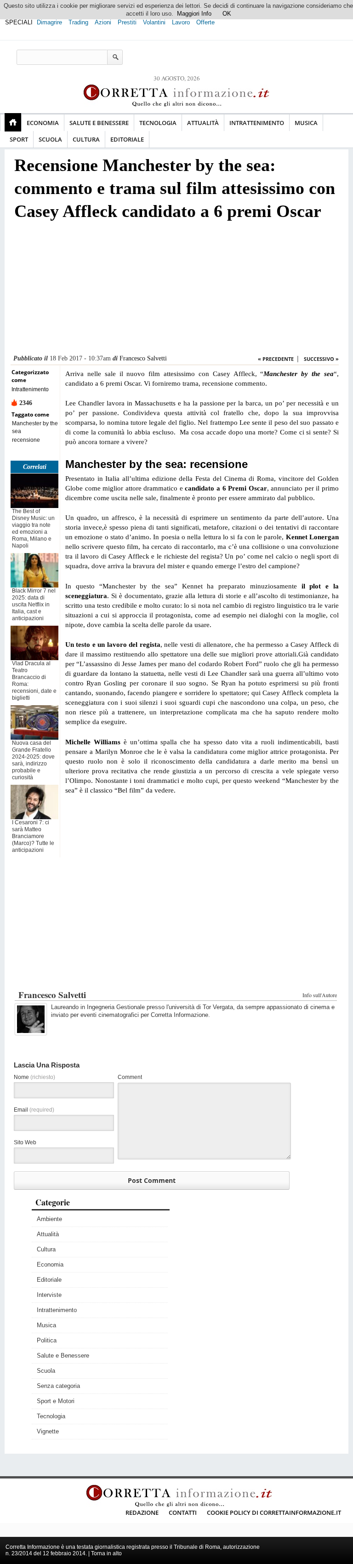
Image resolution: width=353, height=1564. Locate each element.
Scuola (50, 139)
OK (226, 13)
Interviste (49, 1294)
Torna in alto (106, 1553)
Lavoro (181, 22)
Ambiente (49, 1219)
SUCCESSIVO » (321, 358)
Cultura (86, 139)
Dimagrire (49, 22)
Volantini (154, 22)
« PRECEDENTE (276, 358)
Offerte (205, 22)
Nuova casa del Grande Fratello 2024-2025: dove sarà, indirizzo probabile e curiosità (33, 760)
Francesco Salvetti (143, 358)
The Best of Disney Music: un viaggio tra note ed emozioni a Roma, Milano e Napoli (33, 528)
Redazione (142, 1512)
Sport (19, 139)
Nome (34, 1077)
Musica (306, 123)
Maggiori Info (194, 13)
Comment (130, 1077)
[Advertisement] (175, 290)
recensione (26, 440)
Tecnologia (157, 123)
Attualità (203, 123)
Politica (47, 1340)
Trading (78, 22)
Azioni (103, 22)
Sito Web (25, 1142)
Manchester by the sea (35, 427)
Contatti (183, 1512)
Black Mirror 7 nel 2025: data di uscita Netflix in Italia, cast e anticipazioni (34, 605)
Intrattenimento (256, 123)
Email (34, 1110)
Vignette (48, 1431)
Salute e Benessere (99, 123)
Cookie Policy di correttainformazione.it (274, 1512)
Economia (43, 123)
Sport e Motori (55, 1401)
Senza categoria (58, 1385)
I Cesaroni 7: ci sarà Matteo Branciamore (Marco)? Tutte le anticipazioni (33, 836)
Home (13, 122)
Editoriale (127, 139)
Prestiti (127, 22)
